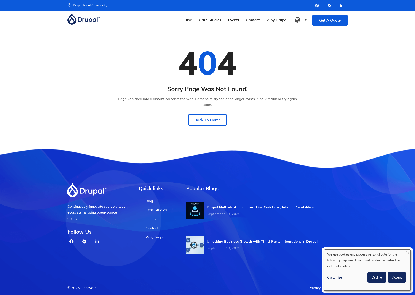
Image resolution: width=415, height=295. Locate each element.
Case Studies (210, 20)
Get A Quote (330, 20)
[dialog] (367, 270)
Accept (397, 277)
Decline (377, 277)
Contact (253, 20)
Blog (188, 20)
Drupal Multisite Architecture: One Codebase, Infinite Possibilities (260, 207)
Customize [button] (334, 277)
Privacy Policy (320, 287)
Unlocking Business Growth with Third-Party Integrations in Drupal (262, 241)
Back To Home (207, 119)
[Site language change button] (301, 19)
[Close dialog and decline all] (407, 252)
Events (233, 20)
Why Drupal (277, 20)
